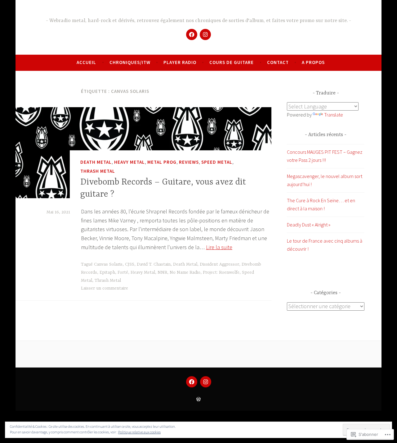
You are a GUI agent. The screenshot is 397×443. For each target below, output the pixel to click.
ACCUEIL (86, 62)
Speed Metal (216, 162)
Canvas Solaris (108, 264)
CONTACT (278, 62)
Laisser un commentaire (104, 288)
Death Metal (96, 162)
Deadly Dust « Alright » (308, 224)
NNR (162, 272)
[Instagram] (205, 34)
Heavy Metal (129, 162)
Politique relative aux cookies (139, 432)
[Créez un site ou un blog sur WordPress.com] (198, 399)
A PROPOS (313, 62)
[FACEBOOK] (192, 382)
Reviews (189, 162)
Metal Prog (161, 162)
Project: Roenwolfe (221, 272)
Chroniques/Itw (129, 62)
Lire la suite (219, 247)
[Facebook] (192, 34)
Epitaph (107, 272)
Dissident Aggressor (219, 264)
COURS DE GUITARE (231, 62)
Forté (123, 272)
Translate (333, 115)
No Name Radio (185, 272)
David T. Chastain (154, 264)
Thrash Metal (97, 171)
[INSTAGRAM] (206, 382)
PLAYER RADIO (179, 62)
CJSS (129, 264)
